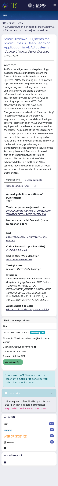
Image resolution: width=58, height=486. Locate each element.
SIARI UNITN (16, 23)
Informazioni (14, 393)
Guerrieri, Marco (15, 51)
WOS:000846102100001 (19, 259)
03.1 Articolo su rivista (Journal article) (26, 30)
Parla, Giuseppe (38, 51)
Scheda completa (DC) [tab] (17, 185)
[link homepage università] (37, 5)
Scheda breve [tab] (13, 179)
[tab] (35, 186)
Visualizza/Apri (13, 362)
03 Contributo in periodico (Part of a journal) (30, 26)
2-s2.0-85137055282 (17, 250)
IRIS (4, 23)
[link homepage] (11, 5)
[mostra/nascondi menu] (55, 5)
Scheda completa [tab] (33, 179)
